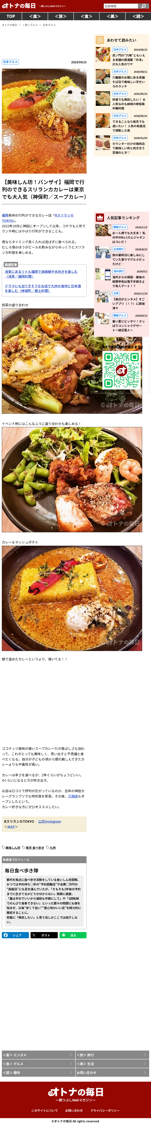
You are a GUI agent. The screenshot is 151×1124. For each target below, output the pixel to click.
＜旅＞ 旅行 (85, 1054)
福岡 (5, 215)
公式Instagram (49, 821)
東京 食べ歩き (35, 847)
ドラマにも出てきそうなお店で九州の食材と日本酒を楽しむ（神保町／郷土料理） (43, 288)
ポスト (45, 935)
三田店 (73, 796)
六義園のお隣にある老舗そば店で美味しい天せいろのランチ (128, 81)
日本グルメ (10, 61)
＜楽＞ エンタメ (15, 1054)
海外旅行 (118, 271)
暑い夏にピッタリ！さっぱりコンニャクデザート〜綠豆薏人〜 (128, 325)
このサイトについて (44, 1110)
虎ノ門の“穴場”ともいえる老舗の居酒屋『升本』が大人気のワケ (128, 59)
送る (73, 935)
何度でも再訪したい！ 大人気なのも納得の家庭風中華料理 (128, 103)
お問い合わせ (86, 1072)
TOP (11, 16)
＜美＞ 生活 (85, 1063)
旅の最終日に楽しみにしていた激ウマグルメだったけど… (128, 259)
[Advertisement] (44, 701)
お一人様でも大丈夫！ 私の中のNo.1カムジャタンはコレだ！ (128, 237)
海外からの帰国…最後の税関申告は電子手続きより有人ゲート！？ (128, 281)
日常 (116, 293)
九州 (53, 847)
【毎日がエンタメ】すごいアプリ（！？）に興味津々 (128, 303)
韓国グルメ (119, 227)
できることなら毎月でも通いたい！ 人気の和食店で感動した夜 (128, 126)
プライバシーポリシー (105, 1110)
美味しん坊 (13, 847)
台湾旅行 (118, 249)
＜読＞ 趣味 (11, 1072)
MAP (11, 826)
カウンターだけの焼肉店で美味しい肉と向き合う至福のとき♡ (128, 148)
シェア (17, 935)
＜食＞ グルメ (13, 1063)
